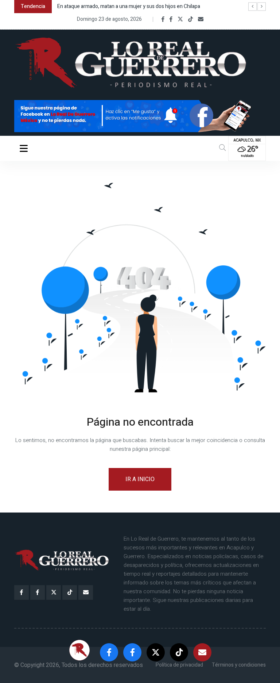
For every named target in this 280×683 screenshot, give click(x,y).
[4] (140, 116)
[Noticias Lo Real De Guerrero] (171, 19)
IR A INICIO (140, 479)
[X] (180, 19)
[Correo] (200, 19)
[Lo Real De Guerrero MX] (163, 19)
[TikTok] (190, 19)
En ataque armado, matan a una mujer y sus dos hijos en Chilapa (128, 6)
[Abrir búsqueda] (222, 148)
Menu (25, 148)
